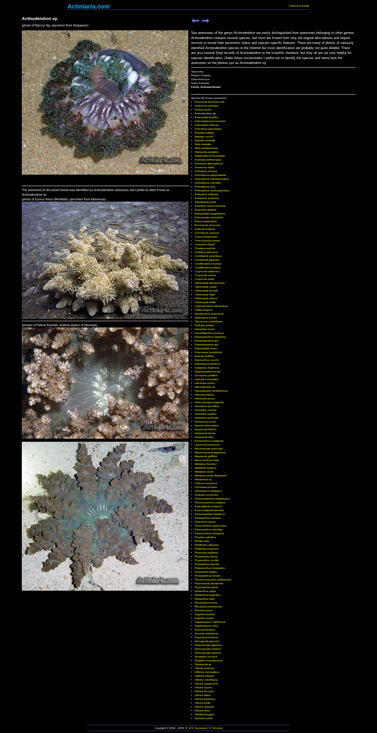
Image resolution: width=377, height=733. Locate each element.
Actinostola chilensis (207, 125)
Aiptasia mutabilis (205, 140)
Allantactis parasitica (207, 152)
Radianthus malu (205, 598)
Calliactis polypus (205, 229)
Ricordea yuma (203, 610)
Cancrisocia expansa (207, 232)
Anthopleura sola (205, 186)
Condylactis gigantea (207, 259)
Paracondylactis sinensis (209, 510)
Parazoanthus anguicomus (210, 525)
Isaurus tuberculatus (207, 425)
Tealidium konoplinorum (208, 660)
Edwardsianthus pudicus (209, 333)
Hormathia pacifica (205, 413)
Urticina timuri (202, 710)
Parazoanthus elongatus (209, 533)
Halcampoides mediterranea (211, 390)
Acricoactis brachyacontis (209, 101)
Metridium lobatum (205, 467)
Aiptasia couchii (204, 136)
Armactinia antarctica (207, 198)
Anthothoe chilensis (206, 194)
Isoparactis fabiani (205, 429)
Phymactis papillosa (206, 552)
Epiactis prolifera (204, 356)
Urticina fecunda (204, 691)
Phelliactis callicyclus (207, 544)
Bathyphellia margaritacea (210, 213)
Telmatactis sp (203, 664)
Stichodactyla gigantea (208, 645)
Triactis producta (204, 668)
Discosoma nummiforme (209, 321)
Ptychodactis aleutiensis (209, 583)
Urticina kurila (202, 702)
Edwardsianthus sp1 (207, 340)
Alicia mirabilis (203, 144)
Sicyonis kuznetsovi (206, 637)
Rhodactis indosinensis (208, 606)
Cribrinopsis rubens (206, 298)
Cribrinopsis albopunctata (210, 282)
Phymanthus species (207, 564)
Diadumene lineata (206, 317)
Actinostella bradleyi (206, 117)
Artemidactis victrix (205, 202)
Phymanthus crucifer (207, 560)
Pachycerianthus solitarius (210, 502)
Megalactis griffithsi (206, 456)
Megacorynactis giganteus (210, 452)
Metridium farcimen (206, 464)
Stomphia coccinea (206, 656)
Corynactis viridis (204, 279)
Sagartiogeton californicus (210, 622)
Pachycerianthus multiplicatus (212, 498)
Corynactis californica (207, 271)
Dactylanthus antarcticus (209, 313)
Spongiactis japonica (207, 641)
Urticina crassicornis (206, 683)
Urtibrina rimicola (204, 675)
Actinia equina (203, 109)
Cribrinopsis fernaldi (206, 290)
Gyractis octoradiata (206, 379)
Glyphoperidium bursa (208, 371)
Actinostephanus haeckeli (210, 121)
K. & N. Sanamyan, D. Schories (204, 728)
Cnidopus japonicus (206, 252)
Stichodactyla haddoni (208, 648)
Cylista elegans (204, 309)
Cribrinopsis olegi (205, 294)
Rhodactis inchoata (206, 602)
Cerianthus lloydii (205, 244)
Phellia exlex (202, 541)
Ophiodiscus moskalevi (208, 491)
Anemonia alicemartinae (209, 163)
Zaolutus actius (204, 718)
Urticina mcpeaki (204, 706)
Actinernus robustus (206, 105)
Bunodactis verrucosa (207, 225)
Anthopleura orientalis (208, 182)
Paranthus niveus (205, 521)
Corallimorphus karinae (208, 263)
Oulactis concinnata (206, 494)
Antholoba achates (206, 171)
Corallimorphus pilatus (208, 267)
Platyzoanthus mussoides (210, 568)
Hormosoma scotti (205, 421)
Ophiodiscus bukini (206, 487)
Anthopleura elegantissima (210, 175)
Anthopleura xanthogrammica (212, 190)
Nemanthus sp (203, 479)
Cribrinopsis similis (205, 302)
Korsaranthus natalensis (209, 440)
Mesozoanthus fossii (207, 460)
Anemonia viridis (204, 167)
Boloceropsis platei (206, 221)
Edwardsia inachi (205, 329)
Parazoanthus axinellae (209, 529)
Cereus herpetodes (206, 236)
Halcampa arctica (205, 383)
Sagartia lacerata (205, 614)
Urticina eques (203, 687)
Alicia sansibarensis (206, 148)
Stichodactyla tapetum (208, 652)
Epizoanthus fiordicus (207, 363)
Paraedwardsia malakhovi (210, 514)
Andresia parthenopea (208, 159)
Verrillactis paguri (204, 714)
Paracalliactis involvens (208, 506)
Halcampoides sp (205, 387)
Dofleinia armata (204, 325)
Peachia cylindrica (205, 537)
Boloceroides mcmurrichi (209, 217)
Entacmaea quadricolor (208, 352)
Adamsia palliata (204, 132)
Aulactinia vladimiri (205, 209)
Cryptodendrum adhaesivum (211, 306)
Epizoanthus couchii (207, 360)
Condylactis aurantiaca (208, 256)
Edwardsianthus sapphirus (210, 336)
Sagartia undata (204, 618)
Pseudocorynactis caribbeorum (213, 579)
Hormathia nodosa (205, 410)
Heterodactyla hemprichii (209, 402)
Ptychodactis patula (206, 587)
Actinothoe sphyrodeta (208, 128)
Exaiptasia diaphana (207, 367)
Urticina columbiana (206, 679)
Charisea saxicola (205, 248)
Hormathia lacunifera (207, 406)
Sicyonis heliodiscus (206, 633)
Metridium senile (204, 471)
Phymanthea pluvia (206, 556)
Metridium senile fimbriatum (210, 475)
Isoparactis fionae (205, 433)
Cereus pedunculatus (207, 240)
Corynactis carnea (205, 275)
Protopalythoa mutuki (207, 575)
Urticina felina (203, 695)
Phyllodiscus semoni (207, 548)
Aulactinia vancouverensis (210, 205)
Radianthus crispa (205, 591)
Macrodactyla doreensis (209, 448)
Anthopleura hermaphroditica (212, 178)
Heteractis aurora (205, 398)
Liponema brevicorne (207, 444)
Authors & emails (299, 5)
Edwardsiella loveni (206, 348)
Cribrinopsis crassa (206, 286)
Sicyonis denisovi (205, 629)
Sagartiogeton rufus (206, 625)
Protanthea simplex (206, 571)
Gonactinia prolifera (206, 375)
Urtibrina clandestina (207, 672)
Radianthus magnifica (207, 595)
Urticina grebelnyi (205, 699)
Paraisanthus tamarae (208, 517)
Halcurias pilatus (204, 394)
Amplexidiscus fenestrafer (210, 155)
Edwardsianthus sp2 (207, 344)
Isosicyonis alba (204, 437)
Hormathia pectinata (207, 417)
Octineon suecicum (206, 483)
